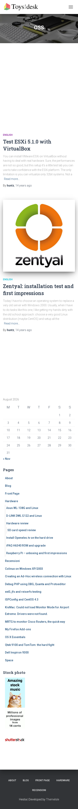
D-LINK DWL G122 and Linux (24, 515)
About (9, 478)
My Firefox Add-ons (18, 629)
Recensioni (12, 561)
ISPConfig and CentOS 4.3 (21, 599)
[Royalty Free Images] (15, 692)
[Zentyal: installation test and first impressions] (39, 236)
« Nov (6, 458)
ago (23, 185)
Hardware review (17, 523)
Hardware (11, 501)
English (8, 135)
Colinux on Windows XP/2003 (24, 568)
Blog (8, 485)
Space (9, 660)
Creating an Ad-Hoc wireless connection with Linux (38, 576)
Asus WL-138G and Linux (22, 508)
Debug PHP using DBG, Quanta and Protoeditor (35, 584)
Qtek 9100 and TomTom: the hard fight (29, 644)
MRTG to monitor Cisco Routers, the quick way (35, 621)
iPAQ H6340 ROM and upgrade (26, 545)
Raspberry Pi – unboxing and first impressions (36, 553)
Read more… (12, 179)
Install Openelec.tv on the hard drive (29, 537)
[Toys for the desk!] (23, 7)
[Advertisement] (39, 84)
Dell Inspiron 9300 (17, 652)
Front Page (12, 493)
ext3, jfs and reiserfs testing (23, 591)
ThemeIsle (52, 799)
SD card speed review (21, 530)
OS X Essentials (15, 637)
